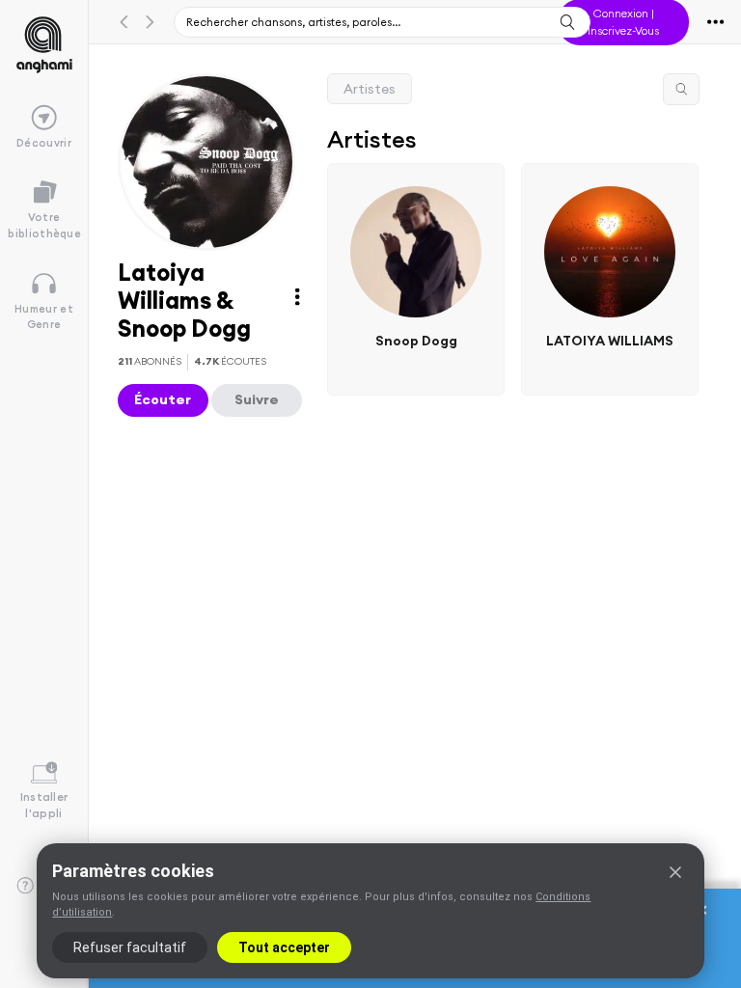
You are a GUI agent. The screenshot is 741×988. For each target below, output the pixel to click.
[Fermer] (675, 872)
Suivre (256, 399)
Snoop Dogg (416, 339)
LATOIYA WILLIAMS (609, 339)
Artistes (369, 88)
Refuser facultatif (129, 947)
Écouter (162, 399)
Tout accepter (284, 947)
